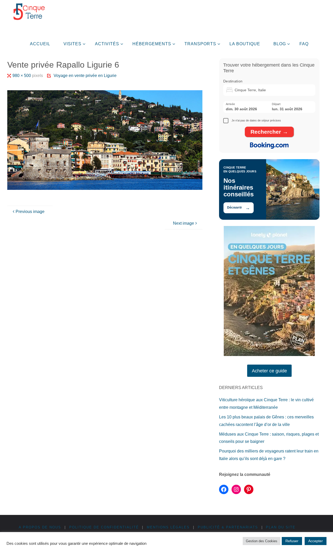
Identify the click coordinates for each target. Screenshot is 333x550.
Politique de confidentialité (104, 527)
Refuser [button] (291, 541)
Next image (183, 223)
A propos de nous (40, 527)
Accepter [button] (315, 541)
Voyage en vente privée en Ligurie (85, 75)
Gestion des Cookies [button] (261, 541)
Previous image (30, 211)
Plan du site (281, 527)
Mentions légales (168, 527)
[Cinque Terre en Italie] (29, 11)
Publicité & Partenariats (228, 527)
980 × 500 (22, 75)
